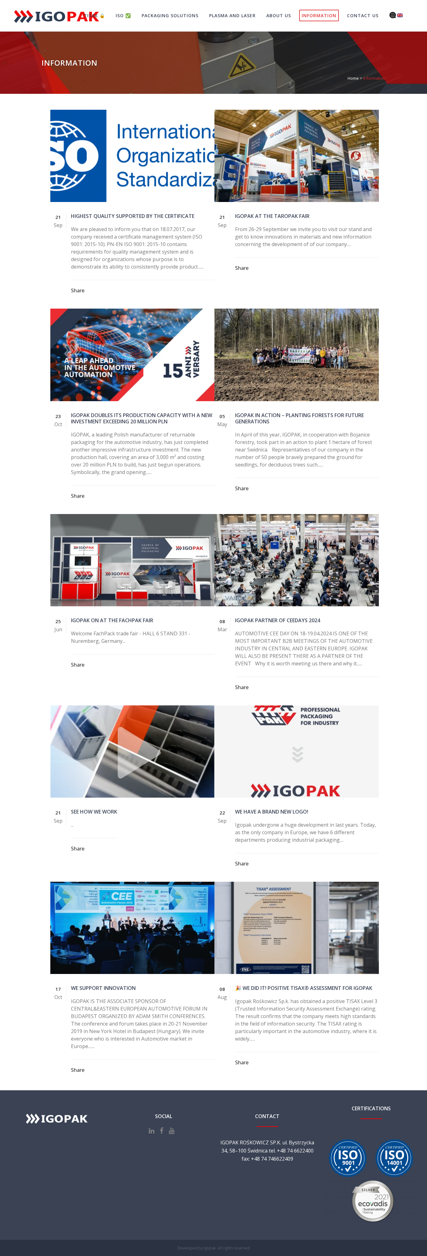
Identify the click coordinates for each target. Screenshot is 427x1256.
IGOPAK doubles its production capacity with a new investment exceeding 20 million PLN (141, 418)
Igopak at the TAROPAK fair (272, 216)
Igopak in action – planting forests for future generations (299, 418)
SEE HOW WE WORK (94, 811)
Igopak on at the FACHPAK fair (112, 620)
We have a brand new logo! (271, 811)
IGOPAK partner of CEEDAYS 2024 (277, 620)
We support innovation (104, 988)
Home (353, 78)
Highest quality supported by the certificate (132, 216)
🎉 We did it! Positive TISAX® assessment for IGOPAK (303, 988)
